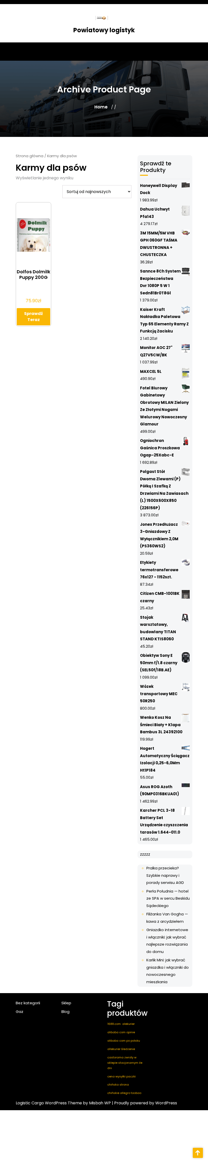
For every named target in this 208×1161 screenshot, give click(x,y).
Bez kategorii (28, 1003)
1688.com (114, 1024)
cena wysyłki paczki (121, 1076)
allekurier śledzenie (121, 1049)
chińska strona (118, 1085)
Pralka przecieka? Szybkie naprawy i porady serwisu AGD (165, 875)
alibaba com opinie (121, 1032)
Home (101, 107)
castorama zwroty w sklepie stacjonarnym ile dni (124, 1062)
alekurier (128, 1024)
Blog (65, 1011)
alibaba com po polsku (123, 1041)
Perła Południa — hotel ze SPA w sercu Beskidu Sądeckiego (168, 898)
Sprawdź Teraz (33, 317)
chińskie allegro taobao (124, 1093)
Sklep (66, 1003)
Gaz (19, 1011)
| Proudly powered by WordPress (144, 1103)
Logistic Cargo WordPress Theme (49, 1103)
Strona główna (29, 155)
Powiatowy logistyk (104, 30)
